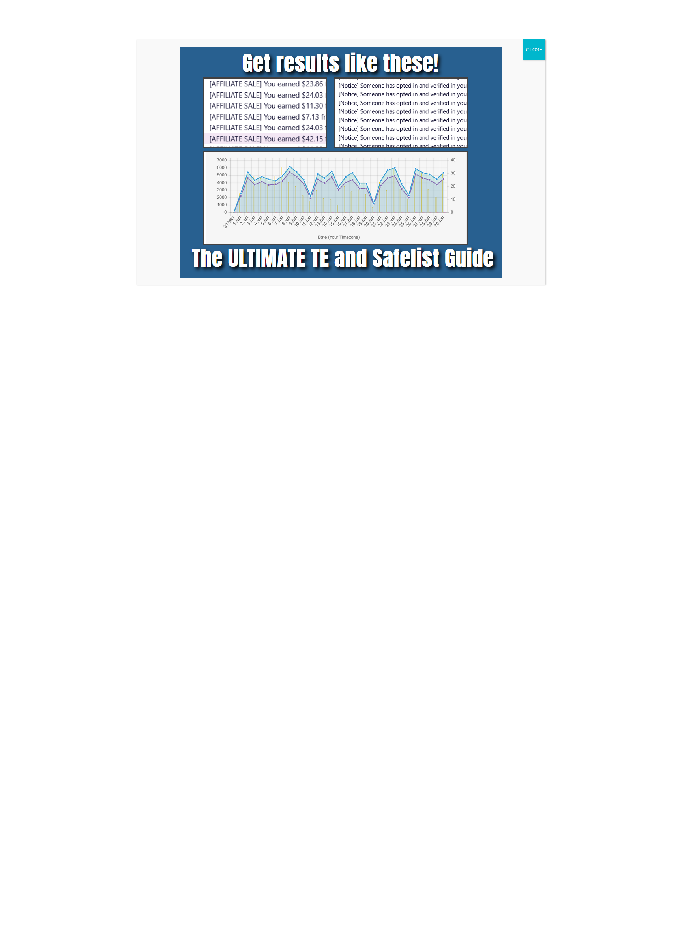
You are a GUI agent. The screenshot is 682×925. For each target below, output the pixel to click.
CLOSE (534, 50)
